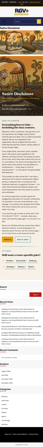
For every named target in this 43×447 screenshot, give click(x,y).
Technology (6, 420)
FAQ (21, 4)
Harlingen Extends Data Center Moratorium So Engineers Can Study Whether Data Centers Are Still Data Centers (20, 311)
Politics (4, 412)
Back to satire (22, 240)
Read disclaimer (35, 2)
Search (3, 287)
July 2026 (5, 375)
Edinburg (32, 261)
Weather (5, 424)
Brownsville (21, 261)
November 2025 (7, 383)
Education (5, 400)
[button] (4, 21)
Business (5, 396)
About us (7, 240)
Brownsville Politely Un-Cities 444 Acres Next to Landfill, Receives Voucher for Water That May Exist (21, 328)
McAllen (9, 261)
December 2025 (7, 379)
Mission (31, 267)
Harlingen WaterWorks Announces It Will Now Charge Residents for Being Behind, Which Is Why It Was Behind (21, 334)
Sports (4, 416)
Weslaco (21, 267)
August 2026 (6, 371)
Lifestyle (5, 408)
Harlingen (10, 267)
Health (4, 404)
